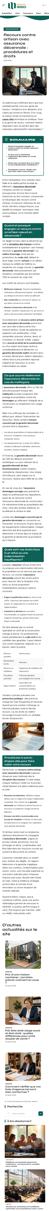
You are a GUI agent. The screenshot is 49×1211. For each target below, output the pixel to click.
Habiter (8, 972)
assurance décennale (25, 186)
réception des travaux (20, 244)
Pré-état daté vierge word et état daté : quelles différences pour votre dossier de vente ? (22, 1034)
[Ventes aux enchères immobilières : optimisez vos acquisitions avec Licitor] (25, 1189)
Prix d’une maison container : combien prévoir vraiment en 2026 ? (22, 978)
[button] (42, 1101)
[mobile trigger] (4, 5)
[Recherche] (38, 5)
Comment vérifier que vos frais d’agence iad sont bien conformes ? (23, 1089)
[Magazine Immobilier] (17, 5)
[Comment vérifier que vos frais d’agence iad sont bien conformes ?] (23, 1067)
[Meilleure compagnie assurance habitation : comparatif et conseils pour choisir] (25, 1145)
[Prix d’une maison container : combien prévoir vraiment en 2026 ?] (23, 954)
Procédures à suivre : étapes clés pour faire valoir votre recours (22, 170)
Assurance (12, 29)
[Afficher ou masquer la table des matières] (38, 139)
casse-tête (8, 119)
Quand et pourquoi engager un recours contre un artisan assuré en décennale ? (23, 148)
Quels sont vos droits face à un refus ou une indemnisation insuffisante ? (23, 164)
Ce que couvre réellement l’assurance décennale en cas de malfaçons (22, 156)
